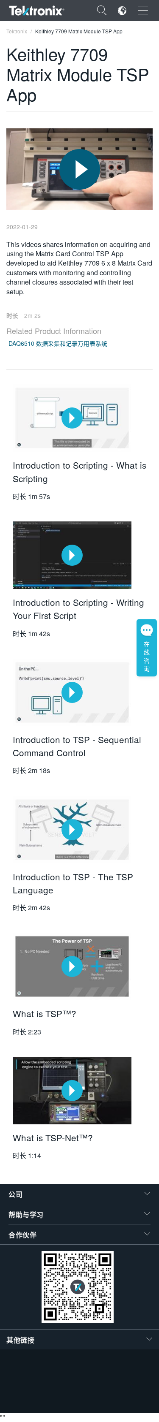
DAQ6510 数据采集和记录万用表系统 (57, 343)
